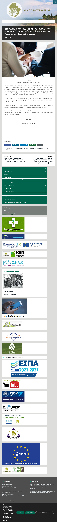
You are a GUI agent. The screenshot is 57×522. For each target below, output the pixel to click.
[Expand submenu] (46, 169)
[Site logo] (28, 17)
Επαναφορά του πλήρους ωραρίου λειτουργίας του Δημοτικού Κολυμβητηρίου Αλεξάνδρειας (42, 492)
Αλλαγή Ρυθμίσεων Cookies (45, 512)
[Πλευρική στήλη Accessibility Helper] (55, 2)
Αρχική (5, 37)
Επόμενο (50, 156)
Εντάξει (20, 512)
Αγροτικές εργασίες (9, 291)
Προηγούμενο (7, 156)
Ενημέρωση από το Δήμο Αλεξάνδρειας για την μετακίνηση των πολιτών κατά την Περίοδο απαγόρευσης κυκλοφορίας (42, 160)
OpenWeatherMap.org (19, 213)
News (10, 37)
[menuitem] (24, 168)
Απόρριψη (30, 512)
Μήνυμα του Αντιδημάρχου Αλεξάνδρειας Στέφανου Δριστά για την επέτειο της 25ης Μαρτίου (14, 159)
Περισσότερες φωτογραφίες (10, 294)
